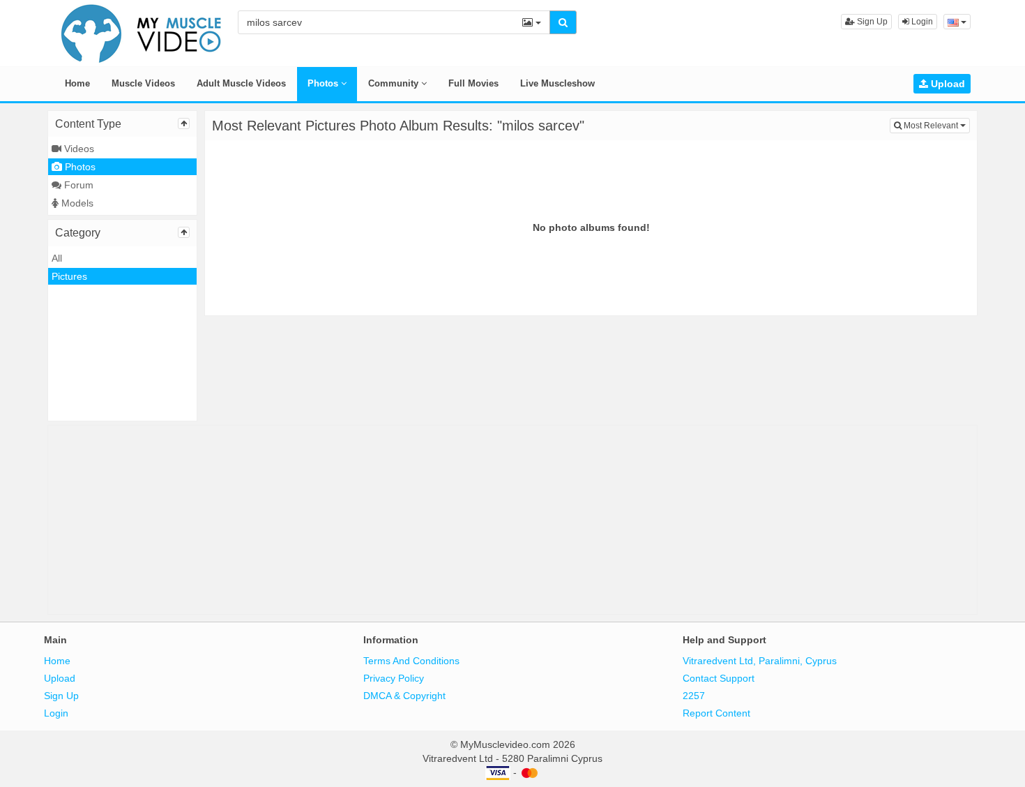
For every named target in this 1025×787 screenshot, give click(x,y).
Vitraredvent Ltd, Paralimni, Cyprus (760, 660)
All (57, 258)
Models (76, 203)
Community (394, 83)
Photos (324, 83)
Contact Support (718, 678)
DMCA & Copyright (404, 695)
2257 (694, 695)
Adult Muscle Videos (241, 83)
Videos (77, 148)
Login (921, 22)
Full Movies (473, 83)
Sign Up (871, 22)
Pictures (69, 276)
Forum (77, 184)
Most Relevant (936, 125)
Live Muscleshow (557, 83)
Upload (946, 83)
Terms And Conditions (411, 660)
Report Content (716, 713)
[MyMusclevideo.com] (141, 32)
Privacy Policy (393, 678)
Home (77, 83)
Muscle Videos (143, 83)
